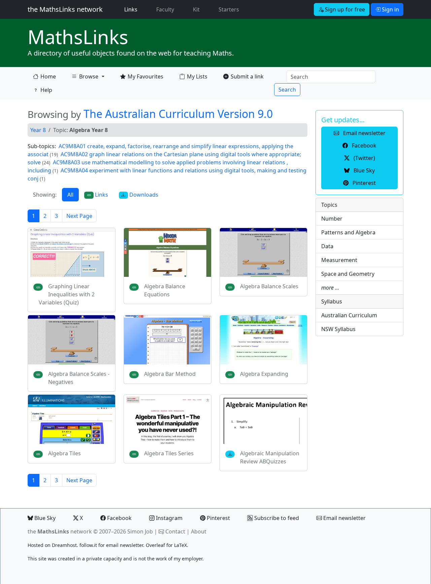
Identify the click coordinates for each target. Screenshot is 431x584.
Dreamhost (64, 545)
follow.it (88, 545)
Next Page (79, 216)
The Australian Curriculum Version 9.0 (178, 113)
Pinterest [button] (363, 183)
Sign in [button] (389, 9)
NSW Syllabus (338, 329)
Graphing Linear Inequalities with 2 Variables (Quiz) (67, 294)
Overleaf (155, 545)
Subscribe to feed (276, 518)
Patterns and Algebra (348, 232)
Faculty (165, 9)
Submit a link (247, 76)
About (198, 531)
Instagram (169, 518)
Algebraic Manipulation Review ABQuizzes (269, 457)
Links (132, 9)
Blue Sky (44, 518)
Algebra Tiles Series (169, 453)
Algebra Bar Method (170, 374)
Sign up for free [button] (344, 9)
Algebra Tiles (64, 453)
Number (331, 218)
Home (48, 76)
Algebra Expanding (264, 374)
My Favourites (145, 76)
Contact (175, 531)
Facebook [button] (363, 145)
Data (327, 246)
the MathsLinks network (65, 9)
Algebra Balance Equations (164, 290)
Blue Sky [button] (363, 170)
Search (287, 89)
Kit (196, 9)
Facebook (119, 518)
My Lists (197, 76)
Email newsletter (344, 518)
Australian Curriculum (349, 315)
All (70, 194)
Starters (229, 9)
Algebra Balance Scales (269, 286)
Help (46, 90)
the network (60, 531)
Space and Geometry (347, 274)
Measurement (339, 260)
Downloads (143, 194)
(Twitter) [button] (363, 158)
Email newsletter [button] (364, 133)
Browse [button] (84, 78)
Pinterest (217, 518)
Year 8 (38, 130)
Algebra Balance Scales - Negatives (78, 378)
